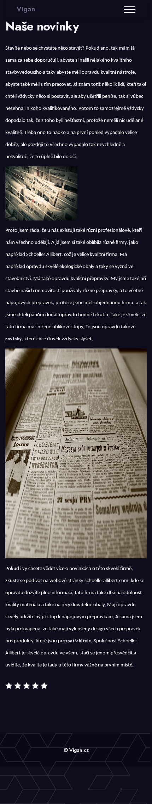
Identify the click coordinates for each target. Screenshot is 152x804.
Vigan (26, 9)
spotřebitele (78, 641)
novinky (13, 339)
